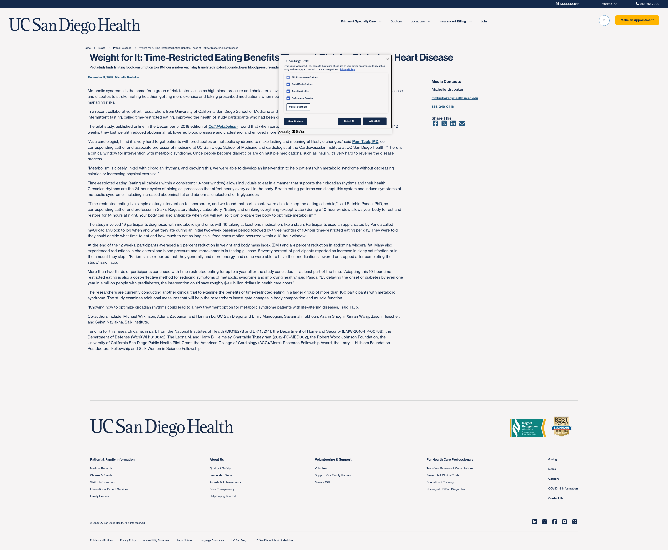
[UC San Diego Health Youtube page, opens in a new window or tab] (564, 522)
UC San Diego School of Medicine (274, 540)
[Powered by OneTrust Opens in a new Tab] (292, 131)
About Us (217, 460)
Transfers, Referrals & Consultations (450, 468)
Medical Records (101, 468)
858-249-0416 (443, 107)
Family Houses (99, 496)
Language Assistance (212, 540)
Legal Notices (185, 540)
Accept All (374, 121)
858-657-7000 (649, 4)
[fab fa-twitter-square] (574, 522)
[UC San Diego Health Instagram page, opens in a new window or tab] (544, 522)
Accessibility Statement (156, 540)
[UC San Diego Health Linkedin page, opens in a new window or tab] (534, 522)
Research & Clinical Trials (443, 475)
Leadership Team (221, 475)
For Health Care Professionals (450, 460)
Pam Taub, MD (365, 141)
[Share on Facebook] (435, 125)
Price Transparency (222, 489)
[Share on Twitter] (444, 125)
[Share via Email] (462, 125)
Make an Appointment (637, 20)
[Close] (387, 59)
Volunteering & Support (333, 460)
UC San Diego (240, 540)
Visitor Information (102, 482)
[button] (604, 20)
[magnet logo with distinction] (529, 428)
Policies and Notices (101, 540)
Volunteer (321, 468)
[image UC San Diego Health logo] (96, 26)
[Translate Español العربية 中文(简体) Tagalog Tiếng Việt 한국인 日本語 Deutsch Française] (607, 4)
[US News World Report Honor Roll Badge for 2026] (562, 428)
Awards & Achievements (225, 482)
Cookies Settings (298, 107)
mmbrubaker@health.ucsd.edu (455, 98)
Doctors (396, 21)
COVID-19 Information (563, 488)
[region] (335, 94)
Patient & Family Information (112, 460)
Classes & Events (101, 475)
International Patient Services (109, 489)
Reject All (349, 121)
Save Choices (295, 121)
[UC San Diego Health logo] (163, 428)
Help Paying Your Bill (223, 496)
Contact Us (555, 498)
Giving (552, 459)
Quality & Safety (220, 468)
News (552, 469)
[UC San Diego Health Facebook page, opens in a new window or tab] (554, 522)
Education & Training (440, 482)
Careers (553, 478)
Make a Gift (322, 482)
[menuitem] (361, 21)
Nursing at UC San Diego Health (447, 489)
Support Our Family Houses (333, 475)
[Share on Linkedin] (453, 125)
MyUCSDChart (569, 4)
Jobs (484, 21)
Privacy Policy (128, 540)
